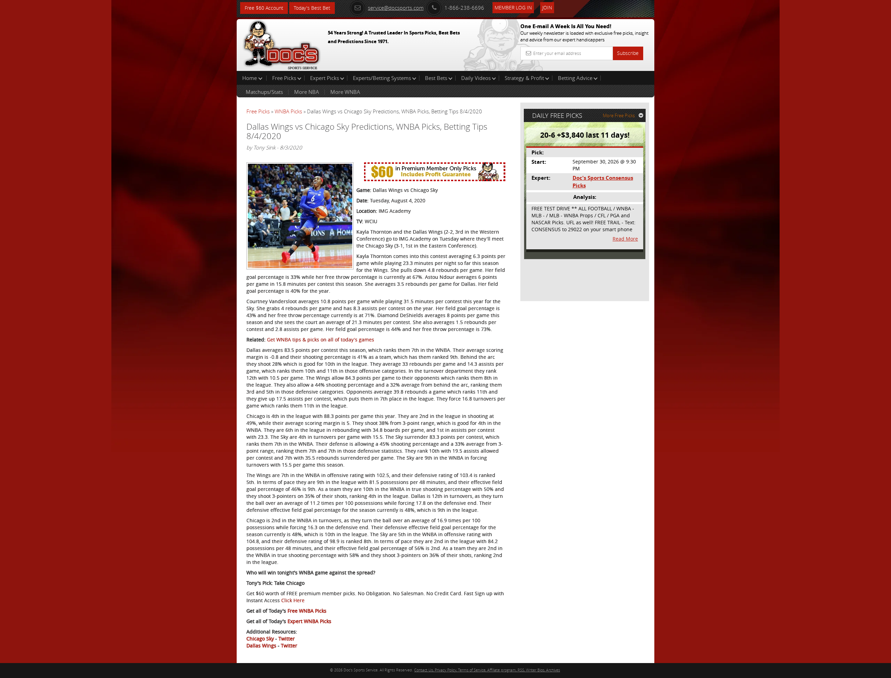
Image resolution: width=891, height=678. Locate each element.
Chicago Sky (260, 638)
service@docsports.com (396, 7)
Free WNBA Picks (306, 610)
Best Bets (436, 77)
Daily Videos (476, 77)
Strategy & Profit (524, 77)
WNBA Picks (288, 111)
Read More (625, 238)
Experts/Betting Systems (382, 77)
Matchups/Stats (264, 91)
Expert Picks (324, 77)
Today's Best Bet (312, 8)
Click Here (293, 600)
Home (250, 77)
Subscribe (628, 53)
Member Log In (513, 7)
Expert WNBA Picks (309, 621)
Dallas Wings (261, 645)
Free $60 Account (264, 8)
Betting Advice (575, 77)
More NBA (306, 91)
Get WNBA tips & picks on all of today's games (320, 339)
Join (547, 7)
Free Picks (284, 77)
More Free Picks (619, 115)
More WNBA (345, 91)
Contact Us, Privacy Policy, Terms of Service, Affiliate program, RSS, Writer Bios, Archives (487, 669)
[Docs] (281, 43)
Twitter (286, 638)
